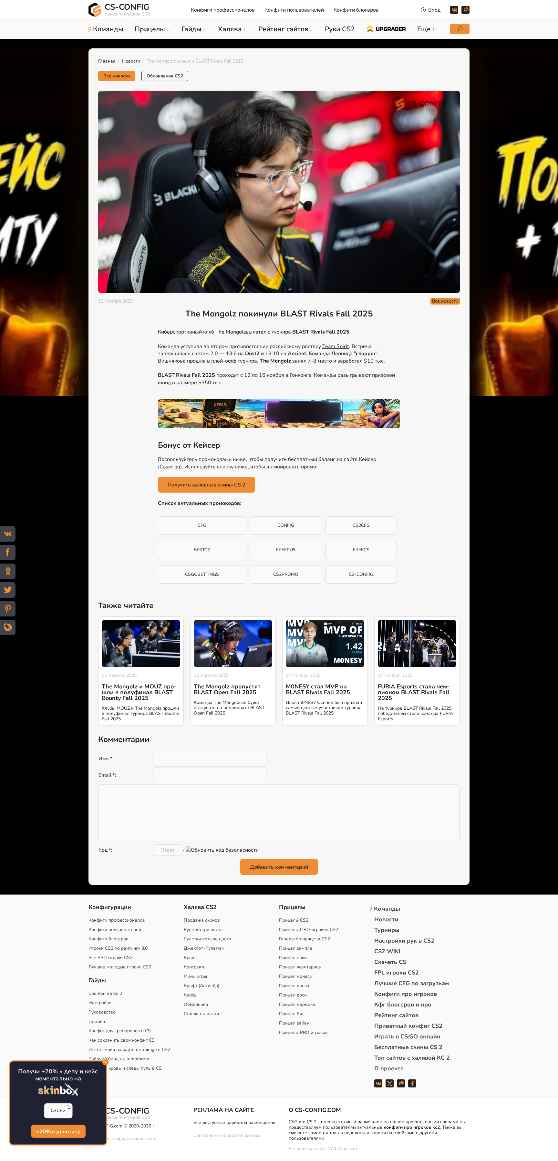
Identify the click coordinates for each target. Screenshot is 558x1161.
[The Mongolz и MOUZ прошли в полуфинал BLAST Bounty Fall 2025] (141, 643)
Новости (131, 61)
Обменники (196, 1004)
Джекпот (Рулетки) (204, 948)
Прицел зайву (294, 1023)
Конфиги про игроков (405, 994)
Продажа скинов (202, 920)
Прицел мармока (297, 1004)
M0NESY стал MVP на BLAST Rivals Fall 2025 (318, 689)
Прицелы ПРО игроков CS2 (308, 929)
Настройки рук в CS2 (404, 941)
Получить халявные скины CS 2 (206, 484)
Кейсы (190, 995)
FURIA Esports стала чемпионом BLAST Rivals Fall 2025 (414, 692)
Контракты (195, 967)
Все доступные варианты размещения (234, 1122)
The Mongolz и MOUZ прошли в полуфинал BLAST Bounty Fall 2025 (139, 692)
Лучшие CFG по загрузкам (411, 983)
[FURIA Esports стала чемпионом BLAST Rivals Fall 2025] (417, 643)
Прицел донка (294, 986)
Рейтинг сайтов (396, 1015)
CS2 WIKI (387, 951)
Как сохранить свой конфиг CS (121, 1040)
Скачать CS (390, 962)
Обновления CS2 (165, 76)
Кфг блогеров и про (402, 1004)
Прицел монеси (295, 976)
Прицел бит (291, 1014)
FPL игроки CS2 (396, 972)
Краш (189, 958)
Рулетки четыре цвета (207, 939)
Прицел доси (293, 995)
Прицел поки (293, 958)
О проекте (389, 1068)
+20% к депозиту (58, 1131)
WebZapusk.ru (342, 1149)
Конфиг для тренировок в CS (119, 1031)
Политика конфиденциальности (122, 1139)
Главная (107, 61)
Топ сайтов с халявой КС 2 (412, 1058)
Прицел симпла (295, 948)
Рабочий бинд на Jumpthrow (118, 1059)
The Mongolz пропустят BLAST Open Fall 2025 (227, 689)
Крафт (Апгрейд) (201, 986)
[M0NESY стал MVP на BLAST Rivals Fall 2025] (325, 643)
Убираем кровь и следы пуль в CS (125, 1068)
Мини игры (195, 976)
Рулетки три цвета (203, 929)
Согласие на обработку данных (226, 1135)
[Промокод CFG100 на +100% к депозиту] (279, 413)
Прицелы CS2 (293, 920)
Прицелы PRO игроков (303, 1032)
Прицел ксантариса (300, 967)
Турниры (386, 930)
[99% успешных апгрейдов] (386, 28)
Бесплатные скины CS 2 (408, 1047)
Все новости (116, 76)
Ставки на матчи (201, 1014)
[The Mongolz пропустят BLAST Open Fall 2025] (233, 643)
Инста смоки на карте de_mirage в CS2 (129, 1049)
